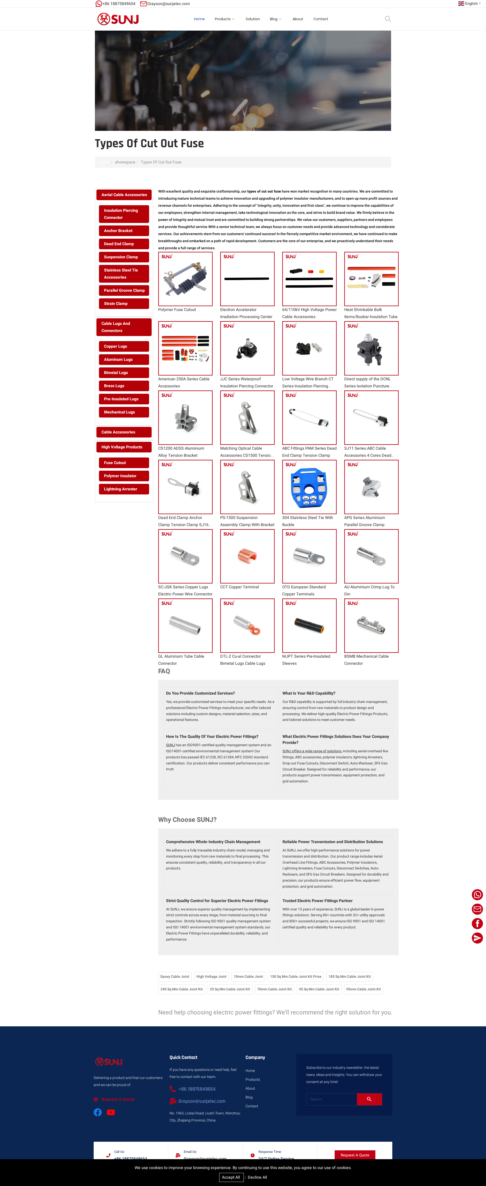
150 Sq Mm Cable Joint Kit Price (295, 976)
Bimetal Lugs (116, 373)
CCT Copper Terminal (239, 587)
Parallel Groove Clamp (124, 290)
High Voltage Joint (211, 976)
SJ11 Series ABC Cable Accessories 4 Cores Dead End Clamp (367, 455)
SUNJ (170, 745)
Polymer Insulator (120, 476)
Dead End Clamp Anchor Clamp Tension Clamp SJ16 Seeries (183, 525)
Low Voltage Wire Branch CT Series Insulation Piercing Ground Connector (308, 386)
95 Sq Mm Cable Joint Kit (319, 989)
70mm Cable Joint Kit (274, 989)
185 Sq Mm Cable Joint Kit (350, 976)
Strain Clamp (116, 304)
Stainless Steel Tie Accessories (121, 273)
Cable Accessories (118, 432)
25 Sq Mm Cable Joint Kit (230, 989)
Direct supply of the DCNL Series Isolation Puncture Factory (367, 386)
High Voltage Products (122, 447)
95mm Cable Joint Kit (363, 989)
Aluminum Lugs (118, 360)
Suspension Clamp (121, 257)
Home (104, 162)
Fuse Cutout (115, 463)
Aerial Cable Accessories (124, 195)
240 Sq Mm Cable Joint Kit (181, 989)
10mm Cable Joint (248, 976)
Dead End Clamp (119, 244)
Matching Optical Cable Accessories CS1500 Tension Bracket (246, 455)
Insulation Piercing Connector (121, 214)
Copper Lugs (115, 346)
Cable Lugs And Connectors (116, 327)
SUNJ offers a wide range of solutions (311, 751)
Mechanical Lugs (119, 412)
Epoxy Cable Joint (174, 976)
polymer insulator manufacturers (306, 198)
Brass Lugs (114, 386)
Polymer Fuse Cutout (177, 310)
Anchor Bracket (118, 231)
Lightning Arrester (120, 489)
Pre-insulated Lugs (121, 399)
